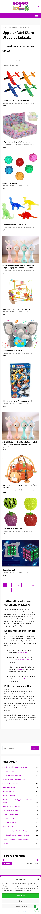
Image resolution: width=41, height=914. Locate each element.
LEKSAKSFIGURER (8, 796)
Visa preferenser (20, 906)
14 (4, 590)
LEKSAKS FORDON (8, 787)
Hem (4, 27)
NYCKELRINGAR (8, 819)
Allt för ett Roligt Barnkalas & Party (15, 767)
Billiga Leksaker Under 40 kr (12, 775)
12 (28, 585)
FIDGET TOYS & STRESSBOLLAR (13, 779)
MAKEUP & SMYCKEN (10, 810)
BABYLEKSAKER (8, 771)
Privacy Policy (24, 911)
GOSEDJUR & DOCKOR (10, 783)
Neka (20, 901)
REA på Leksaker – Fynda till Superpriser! (17, 831)
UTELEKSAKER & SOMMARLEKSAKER (15, 839)
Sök (35, 748)
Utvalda (5, 843)
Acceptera (20, 896)
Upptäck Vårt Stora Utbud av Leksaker (16, 835)
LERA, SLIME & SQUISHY (11, 806)
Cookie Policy (15, 911)
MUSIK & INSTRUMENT (10, 814)
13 (33, 585)
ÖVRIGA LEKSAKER (9, 823)
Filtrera (7, 863)
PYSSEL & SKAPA (8, 827)
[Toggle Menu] (36, 15)
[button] (38, 879)
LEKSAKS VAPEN (8, 792)
